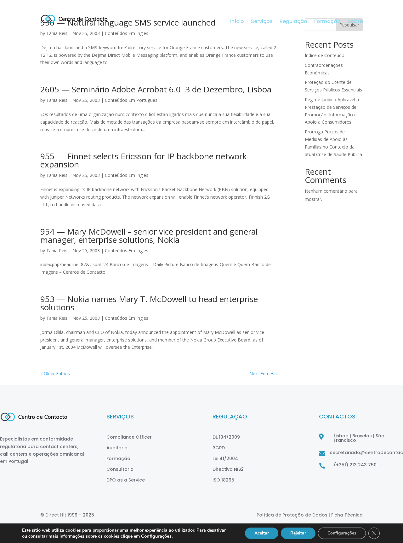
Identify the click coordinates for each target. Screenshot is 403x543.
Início (237, 22)
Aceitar (261, 533)
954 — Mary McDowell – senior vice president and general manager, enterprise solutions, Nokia (149, 235)
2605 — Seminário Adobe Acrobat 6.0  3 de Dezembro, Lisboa (155, 89)
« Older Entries (55, 374)
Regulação (293, 22)
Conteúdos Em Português (131, 100)
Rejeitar (298, 533)
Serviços (262, 22)
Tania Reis (56, 100)
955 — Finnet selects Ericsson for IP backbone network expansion (143, 160)
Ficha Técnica (347, 515)
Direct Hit (55, 515)
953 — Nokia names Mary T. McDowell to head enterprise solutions (149, 303)
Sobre (355, 22)
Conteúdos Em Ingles (126, 175)
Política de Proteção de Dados (293, 515)
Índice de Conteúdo (324, 55)
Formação (327, 22)
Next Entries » (263, 374)
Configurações (341, 533)
